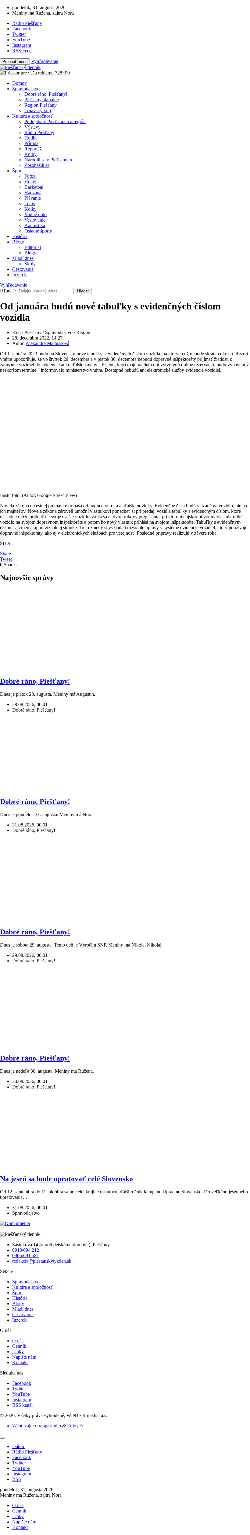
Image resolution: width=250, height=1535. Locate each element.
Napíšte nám (24, 1357)
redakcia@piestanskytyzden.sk (41, 1261)
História (19, 236)
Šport (17, 170)
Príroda (31, 143)
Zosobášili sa (36, 165)
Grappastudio (48, 1425)
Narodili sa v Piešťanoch (48, 159)
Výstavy (32, 126)
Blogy (18, 241)
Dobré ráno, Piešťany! (45, 94)
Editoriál (32, 247)
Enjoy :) (75, 1425)
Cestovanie (23, 269)
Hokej (30, 181)
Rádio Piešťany (39, 132)
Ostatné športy (38, 230)
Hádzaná (32, 192)
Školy (30, 263)
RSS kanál (22, 1405)
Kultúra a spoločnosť (32, 116)
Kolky (30, 209)
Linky (18, 1351)
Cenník (19, 1346)
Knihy (30, 154)
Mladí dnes (23, 258)
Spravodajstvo (26, 88)
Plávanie (32, 198)
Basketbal (33, 187)
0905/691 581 (25, 1255)
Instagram (21, 1399)
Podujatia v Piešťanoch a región (55, 121)
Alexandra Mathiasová (47, 343)
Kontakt (20, 1362)
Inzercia (19, 274)
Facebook (21, 1383)
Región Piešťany (40, 105)
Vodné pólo (35, 214)
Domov (19, 83)
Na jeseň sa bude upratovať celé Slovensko (66, 1179)
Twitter (19, 1388)
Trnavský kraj (37, 110)
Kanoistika (34, 225)
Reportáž (33, 148)
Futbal (30, 176)
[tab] (18, 1446)
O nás (17, 1340)
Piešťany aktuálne (41, 99)
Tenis (29, 203)
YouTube (21, 1394)
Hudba (31, 137)
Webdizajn (22, 1425)
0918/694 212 (25, 1250)
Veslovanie (34, 219)
